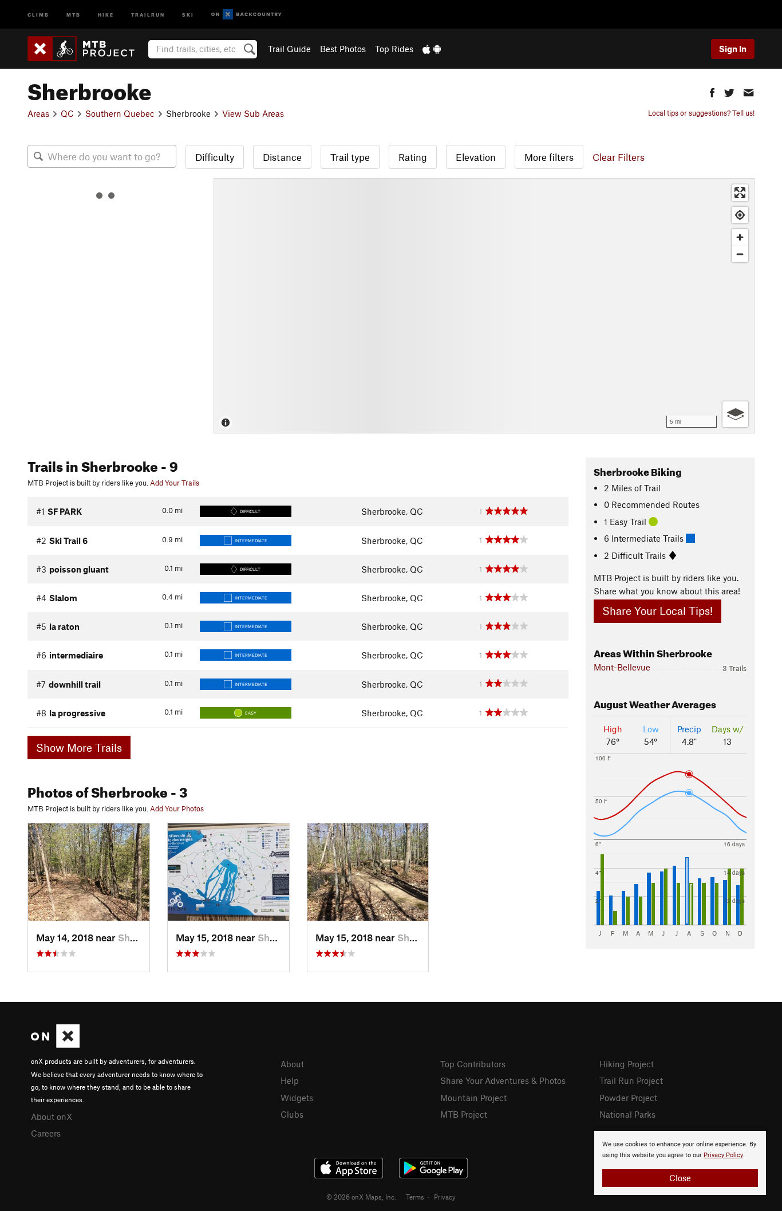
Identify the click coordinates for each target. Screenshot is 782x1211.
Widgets (297, 1097)
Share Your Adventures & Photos (503, 1080)
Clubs (292, 1114)
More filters (549, 157)
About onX (51, 1116)
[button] (712, 91)
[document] (680, 1163)
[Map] (484, 306)
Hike (106, 14)
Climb (38, 14)
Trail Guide (289, 49)
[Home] (86, 48)
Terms (415, 1197)
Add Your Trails (174, 482)
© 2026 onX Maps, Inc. (361, 1197)
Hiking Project (626, 1064)
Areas (38, 113)
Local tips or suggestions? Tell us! (701, 112)
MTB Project (463, 1114)
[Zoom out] (740, 254)
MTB (73, 14)
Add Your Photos (177, 808)
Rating (412, 157)
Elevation (476, 157)
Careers (46, 1133)
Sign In (733, 49)
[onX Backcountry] (246, 14)
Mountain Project (473, 1097)
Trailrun (148, 14)
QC (67, 113)
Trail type (350, 157)
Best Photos (343, 49)
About (292, 1064)
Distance (282, 157)
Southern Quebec (120, 113)
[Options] (735, 414)
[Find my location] (740, 215)
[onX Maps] (55, 1044)
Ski (188, 14)
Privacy (445, 1197)
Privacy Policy (723, 1155)
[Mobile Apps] (431, 49)
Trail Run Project (631, 1080)
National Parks (627, 1114)
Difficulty (214, 157)
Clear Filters (619, 157)
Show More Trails (79, 747)
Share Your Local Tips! (657, 610)
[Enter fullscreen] (740, 192)
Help (290, 1080)
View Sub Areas (253, 113)
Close (680, 1178)
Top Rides (394, 49)
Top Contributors (472, 1064)
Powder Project (628, 1097)
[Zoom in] (740, 237)
